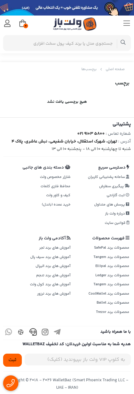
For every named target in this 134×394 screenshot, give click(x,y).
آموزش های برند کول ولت (50, 285)
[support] (33, 333)
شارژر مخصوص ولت (55, 177)
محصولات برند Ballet (113, 303)
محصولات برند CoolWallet (109, 294)
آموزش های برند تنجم (53, 276)
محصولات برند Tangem (111, 257)
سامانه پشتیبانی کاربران (107, 177)
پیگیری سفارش (112, 186)
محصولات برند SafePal (111, 248)
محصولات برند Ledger (112, 276)
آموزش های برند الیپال (53, 266)
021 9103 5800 (91, 133)
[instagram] (45, 333)
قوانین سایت (116, 223)
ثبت (12, 360)
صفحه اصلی (115, 69)
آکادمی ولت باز (53, 238)
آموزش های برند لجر (54, 248)
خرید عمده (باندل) (56, 205)
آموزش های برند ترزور (53, 294)
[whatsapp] (8, 333)
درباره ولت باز (115, 214)
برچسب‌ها (89, 69)
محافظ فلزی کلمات (55, 186)
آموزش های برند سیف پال (50, 257)
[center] (123, 43)
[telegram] (57, 333)
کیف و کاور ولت (58, 195)
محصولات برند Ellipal (112, 266)
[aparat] (21, 333)
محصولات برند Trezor (112, 312)
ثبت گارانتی (116, 195)
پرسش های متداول (110, 205)
